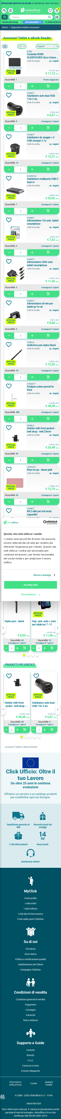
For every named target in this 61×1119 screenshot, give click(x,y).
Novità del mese (10, 22)
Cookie (33, 1083)
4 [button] (37, 655)
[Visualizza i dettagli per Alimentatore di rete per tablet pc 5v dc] (15, 315)
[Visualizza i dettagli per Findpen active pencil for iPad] (15, 399)
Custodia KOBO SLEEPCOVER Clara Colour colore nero (41, 56)
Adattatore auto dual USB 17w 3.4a (41, 97)
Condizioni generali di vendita (30, 999)
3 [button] (33, 655)
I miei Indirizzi (30, 908)
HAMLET (30, 93)
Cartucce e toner (30, 1065)
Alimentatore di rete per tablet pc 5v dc (40, 305)
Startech (31, 176)
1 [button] (24, 655)
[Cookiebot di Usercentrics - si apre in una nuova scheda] (43, 522)
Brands (30, 1055)
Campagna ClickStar (30, 969)
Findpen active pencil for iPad (40, 388)
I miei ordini (30, 903)
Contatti (30, 1050)
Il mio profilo (30, 898)
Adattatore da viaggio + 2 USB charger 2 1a (40, 139)
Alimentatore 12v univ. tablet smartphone (42, 222)
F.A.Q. (30, 1060)
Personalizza (28, 594)
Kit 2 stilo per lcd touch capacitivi (39, 513)
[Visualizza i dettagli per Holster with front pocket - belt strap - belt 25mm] (15, 440)
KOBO (29, 51)
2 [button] (28, 655)
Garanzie (30, 1015)
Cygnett (31, 384)
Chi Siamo (31, 949)
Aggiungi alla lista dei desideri (9, 53)
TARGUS (30, 342)
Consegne (31, 1010)
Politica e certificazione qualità (30, 959)
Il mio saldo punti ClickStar (30, 919)
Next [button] (57, 628)
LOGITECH (31, 467)
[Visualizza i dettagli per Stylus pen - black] (17, 603)
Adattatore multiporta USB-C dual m (42, 180)
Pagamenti (30, 1004)
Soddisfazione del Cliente (30, 964)
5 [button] (39, 737)
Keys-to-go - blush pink (39, 469)
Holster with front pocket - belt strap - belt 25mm (41, 430)
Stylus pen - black (14, 621)
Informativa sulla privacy (15, 1083)
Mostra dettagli (42, 575)
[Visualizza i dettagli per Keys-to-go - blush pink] (15, 482)
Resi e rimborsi (30, 1020)
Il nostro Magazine (30, 1071)
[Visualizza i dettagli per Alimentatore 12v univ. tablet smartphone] (15, 232)
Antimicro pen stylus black (41, 345)
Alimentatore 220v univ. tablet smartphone (40, 263)
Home (5, 27)
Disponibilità (10, 80)
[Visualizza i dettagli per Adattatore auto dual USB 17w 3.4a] (15, 108)
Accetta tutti (30, 584)
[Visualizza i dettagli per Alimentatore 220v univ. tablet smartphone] (15, 274)
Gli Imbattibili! (32, 22)
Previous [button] (3, 628)
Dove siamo (30, 954)
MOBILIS (30, 425)
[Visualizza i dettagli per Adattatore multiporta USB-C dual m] (15, 191)
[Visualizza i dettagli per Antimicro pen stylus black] (15, 357)
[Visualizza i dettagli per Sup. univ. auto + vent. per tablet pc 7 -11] (44, 603)
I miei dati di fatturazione (30, 914)
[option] (30, 2)
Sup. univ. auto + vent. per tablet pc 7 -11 (44, 623)
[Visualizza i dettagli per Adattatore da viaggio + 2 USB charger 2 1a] (15, 149)
